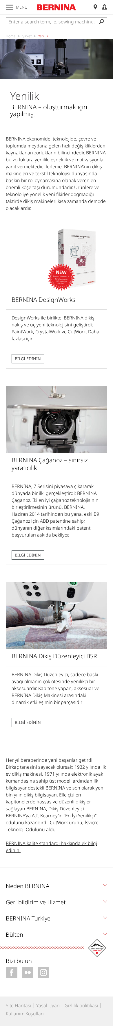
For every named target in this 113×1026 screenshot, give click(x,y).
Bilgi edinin (28, 358)
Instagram (43, 972)
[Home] (56, 7)
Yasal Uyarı (48, 1005)
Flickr (27, 972)
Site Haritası (18, 1005)
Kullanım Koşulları (25, 1013)
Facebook (11, 972)
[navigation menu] (9, 7)
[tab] (56, 887)
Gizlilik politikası (81, 1005)
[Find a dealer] (95, 7)
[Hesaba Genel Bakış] (104, 7)
